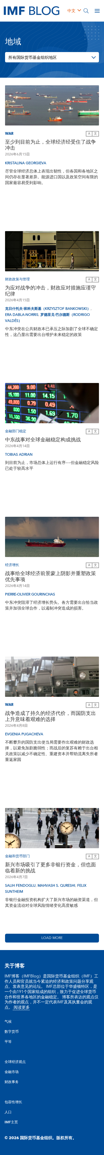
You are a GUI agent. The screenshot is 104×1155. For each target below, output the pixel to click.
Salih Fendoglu (20, 886)
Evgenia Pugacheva (24, 734)
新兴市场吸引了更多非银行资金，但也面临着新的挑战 (50, 868)
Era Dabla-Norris (21, 315)
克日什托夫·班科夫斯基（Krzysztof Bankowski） (48, 309)
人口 (8, 1112)
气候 (8, 1021)
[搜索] (86, 11)
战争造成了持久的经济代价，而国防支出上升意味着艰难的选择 (50, 716)
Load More (52, 938)
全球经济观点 (15, 1061)
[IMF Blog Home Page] (31, 10)
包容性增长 (13, 1102)
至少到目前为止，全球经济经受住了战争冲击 (50, 145)
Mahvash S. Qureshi (56, 886)
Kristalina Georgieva (25, 163)
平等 (8, 1041)
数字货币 (12, 1031)
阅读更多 (21, 1007)
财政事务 (12, 1082)
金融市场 (12, 1072)
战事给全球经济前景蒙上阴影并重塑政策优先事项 (50, 577)
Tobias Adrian (19, 455)
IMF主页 (11, 1122)
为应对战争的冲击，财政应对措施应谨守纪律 (50, 291)
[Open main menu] (97, 10)
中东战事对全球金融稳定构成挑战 (43, 440)
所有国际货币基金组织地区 (32, 57)
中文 (71, 11)
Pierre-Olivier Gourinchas (30, 594)
